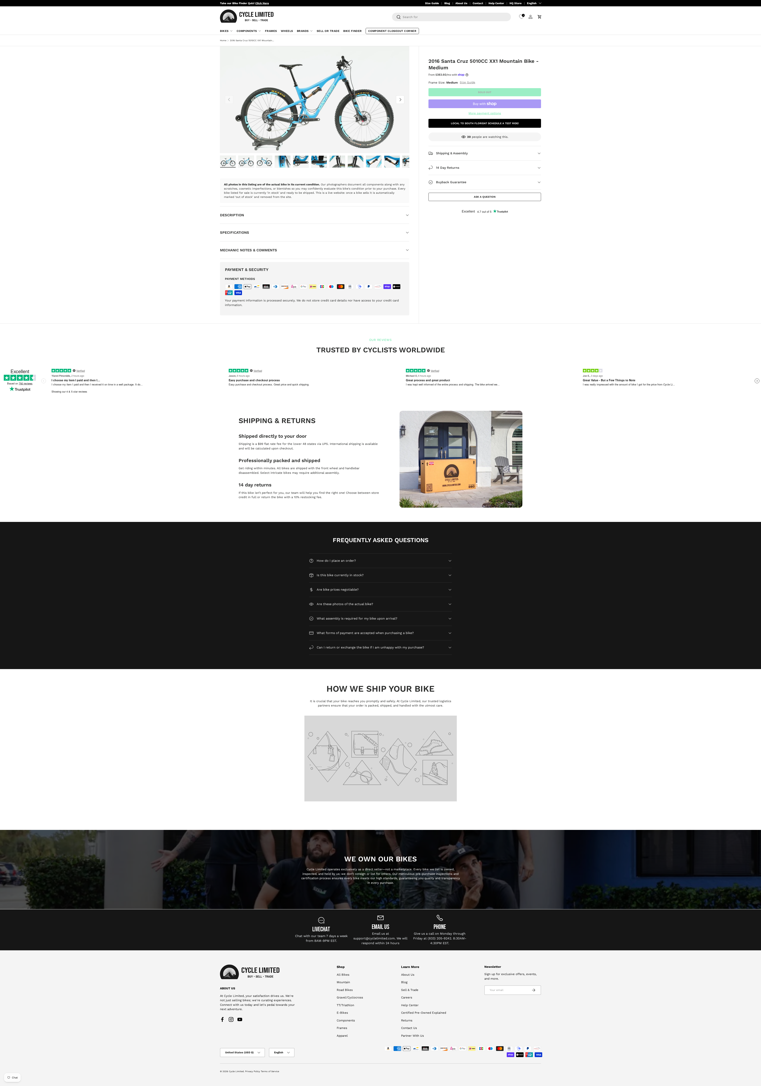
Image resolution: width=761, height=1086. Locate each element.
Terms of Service (270, 1071)
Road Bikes (345, 990)
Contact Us (409, 1028)
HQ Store (516, 3)
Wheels (287, 30)
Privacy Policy (252, 1071)
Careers (406, 997)
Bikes (224, 30)
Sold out (484, 92)
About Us (461, 3)
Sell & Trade (409, 990)
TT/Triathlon (345, 1005)
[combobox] (451, 17)
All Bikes (343, 974)
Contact (478, 3)
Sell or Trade (328, 30)
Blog (447, 3)
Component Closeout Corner (392, 30)
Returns (406, 1020)
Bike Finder (352, 30)
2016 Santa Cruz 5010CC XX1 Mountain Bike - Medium (252, 40)
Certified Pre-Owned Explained (423, 1012)
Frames (271, 30)
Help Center (496, 3)
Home (223, 40)
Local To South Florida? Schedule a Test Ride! (485, 123)
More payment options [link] (484, 113)
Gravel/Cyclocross (350, 997)
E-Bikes (342, 1012)
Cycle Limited (236, 1071)
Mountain (343, 982)
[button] (539, 16)
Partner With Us (412, 1035)
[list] (314, 99)
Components (247, 30)
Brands (303, 30)
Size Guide (432, 3)
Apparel (342, 1035)
